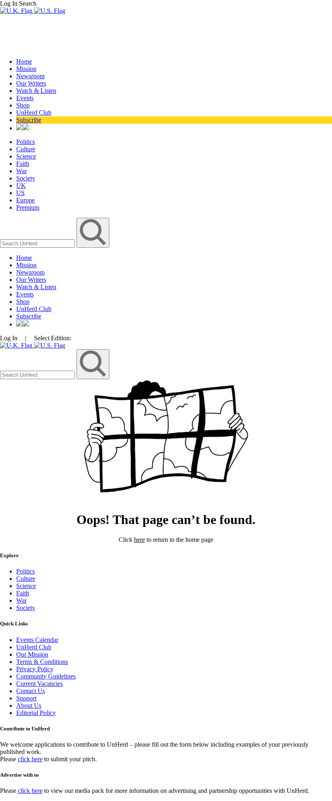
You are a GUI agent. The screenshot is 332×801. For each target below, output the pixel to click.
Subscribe (28, 119)
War (21, 171)
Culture (25, 149)
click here (30, 759)
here (139, 539)
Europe (25, 200)
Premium (27, 207)
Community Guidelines (46, 676)
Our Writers (31, 83)
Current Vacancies (39, 683)
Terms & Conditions (42, 661)
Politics (25, 141)
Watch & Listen (36, 90)
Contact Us (30, 690)
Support (26, 698)
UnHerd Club (33, 112)
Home (24, 61)
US (20, 192)
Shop (23, 105)
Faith (22, 163)
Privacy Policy (34, 669)
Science (26, 156)
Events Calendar (37, 639)
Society (25, 178)
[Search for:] (38, 243)
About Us (28, 705)
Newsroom (30, 76)
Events (25, 97)
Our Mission (32, 654)
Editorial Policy (36, 712)
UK (21, 185)
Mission (26, 68)
